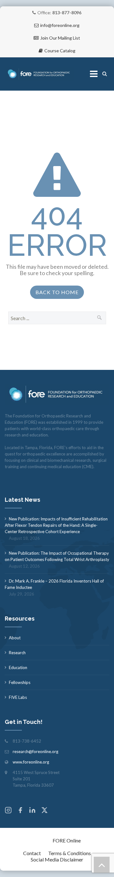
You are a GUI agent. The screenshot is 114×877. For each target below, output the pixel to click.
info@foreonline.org (59, 25)
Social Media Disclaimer (57, 859)
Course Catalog (59, 50)
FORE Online (67, 840)
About (15, 637)
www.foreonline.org (31, 761)
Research (17, 652)
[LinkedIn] (32, 811)
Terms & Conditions (69, 853)
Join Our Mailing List (60, 38)
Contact (32, 853)
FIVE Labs (18, 697)
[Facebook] (20, 811)
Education (18, 667)
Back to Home (57, 292)
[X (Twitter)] (44, 811)
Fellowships (19, 682)
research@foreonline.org (35, 751)
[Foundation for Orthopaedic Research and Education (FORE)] (39, 74)
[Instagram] (8, 811)
